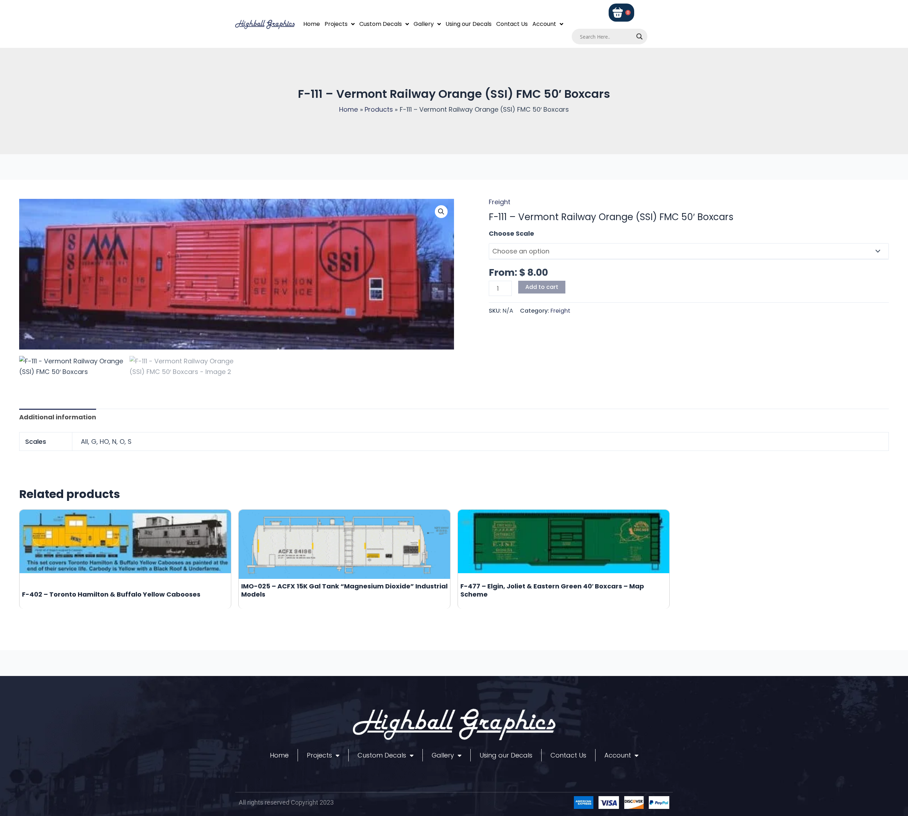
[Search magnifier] (639, 36)
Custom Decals (380, 24)
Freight (499, 201)
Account (544, 24)
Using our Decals (468, 24)
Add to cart (541, 287)
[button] (441, 211)
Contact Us (512, 24)
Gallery (424, 24)
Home (311, 24)
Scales (500, 233)
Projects (336, 24)
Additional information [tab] (57, 417)
